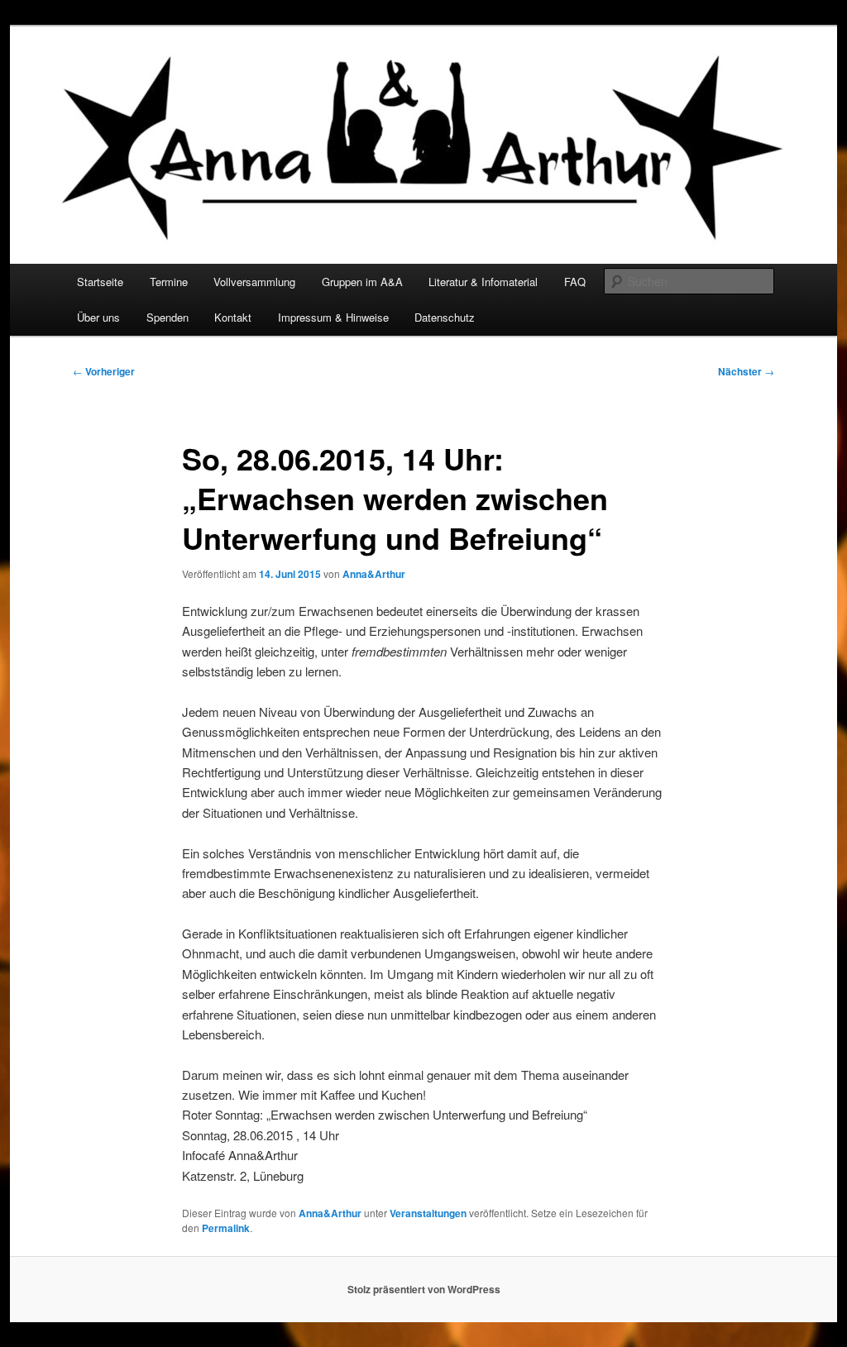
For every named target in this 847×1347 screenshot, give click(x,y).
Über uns (98, 317)
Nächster (746, 371)
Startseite (100, 281)
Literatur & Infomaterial (483, 281)
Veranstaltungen (428, 1213)
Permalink (226, 1227)
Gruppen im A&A (362, 281)
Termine (169, 281)
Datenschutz (444, 317)
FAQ (575, 281)
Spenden (167, 317)
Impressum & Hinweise (333, 317)
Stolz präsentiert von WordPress (423, 1289)
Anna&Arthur (373, 573)
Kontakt (232, 317)
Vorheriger (104, 371)
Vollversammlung (254, 281)
